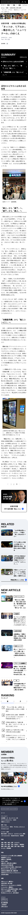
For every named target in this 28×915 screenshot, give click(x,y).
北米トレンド (18, 646)
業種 (8, 5)
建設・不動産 (21, 846)
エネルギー (17, 842)
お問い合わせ (4, 906)
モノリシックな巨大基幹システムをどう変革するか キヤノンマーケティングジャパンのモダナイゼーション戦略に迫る (20, 621)
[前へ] (8, 485)
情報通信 (22, 844)
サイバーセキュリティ (6, 819)
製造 (5, 842)
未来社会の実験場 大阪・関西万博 (9, 870)
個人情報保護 (8, 804)
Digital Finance (15, 835)
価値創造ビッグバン (6, 857)
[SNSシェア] (7, 43)
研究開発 (9, 848)
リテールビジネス (5, 835)
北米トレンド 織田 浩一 (7, 881)
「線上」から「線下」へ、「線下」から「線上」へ (12, 67)
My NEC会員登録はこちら (9, 786)
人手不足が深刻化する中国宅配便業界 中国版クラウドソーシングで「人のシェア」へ (20, 560)
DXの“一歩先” (4, 861)
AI (16, 680)
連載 (20, 5)
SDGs (11, 826)
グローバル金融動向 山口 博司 (9, 891)
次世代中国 (18, 631)
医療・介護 (13, 846)
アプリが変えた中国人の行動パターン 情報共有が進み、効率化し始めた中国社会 (20, 546)
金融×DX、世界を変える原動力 (9, 863)
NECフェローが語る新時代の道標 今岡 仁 (11, 889)
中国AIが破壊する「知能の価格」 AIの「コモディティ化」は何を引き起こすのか (15, 724)
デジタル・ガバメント (19, 826)
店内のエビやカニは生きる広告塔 (13, 61)
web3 (14, 819)
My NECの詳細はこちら (7, 789)
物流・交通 (10, 842)
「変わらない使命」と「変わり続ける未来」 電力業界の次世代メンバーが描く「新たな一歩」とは (20, 603)
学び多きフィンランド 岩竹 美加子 (10, 892)
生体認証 (3, 818)
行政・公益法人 (15, 844)
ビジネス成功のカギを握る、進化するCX (11, 867)
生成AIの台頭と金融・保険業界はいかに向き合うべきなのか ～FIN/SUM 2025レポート (15, 716)
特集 (14, 5)
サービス (3, 848)
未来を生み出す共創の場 (7, 865)
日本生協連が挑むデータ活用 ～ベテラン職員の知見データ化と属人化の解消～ (20, 686)
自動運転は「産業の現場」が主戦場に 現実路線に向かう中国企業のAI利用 (20, 637)
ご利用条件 (4, 904)
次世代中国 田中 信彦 (15, 7)
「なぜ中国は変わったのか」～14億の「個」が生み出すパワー (20, 533)
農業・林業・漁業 (5, 846)
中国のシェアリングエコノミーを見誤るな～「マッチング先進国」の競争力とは (20, 573)
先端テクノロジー (5, 821)
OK (22, 801)
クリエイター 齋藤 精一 (7, 887)
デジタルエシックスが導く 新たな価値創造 (11, 855)
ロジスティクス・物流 (19, 833)
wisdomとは (4, 899)
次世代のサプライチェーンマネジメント (11, 872)
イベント (25, 5)
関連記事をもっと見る (17, 580)
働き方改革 (4, 833)
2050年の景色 (4, 874)
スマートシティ (19, 596)
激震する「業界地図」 (6, 859)
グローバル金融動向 (20, 663)
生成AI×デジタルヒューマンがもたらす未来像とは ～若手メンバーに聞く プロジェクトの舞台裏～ (15, 738)
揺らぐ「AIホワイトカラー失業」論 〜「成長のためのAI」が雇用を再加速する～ (20, 653)
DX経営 (17, 614)
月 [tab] (20, 701)
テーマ (2, 5)
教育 (9, 844)
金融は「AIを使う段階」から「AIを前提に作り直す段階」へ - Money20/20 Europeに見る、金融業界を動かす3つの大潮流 (20, 671)
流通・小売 (4, 844)
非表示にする (23, 57)
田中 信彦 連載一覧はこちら (12, 509)
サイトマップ (4, 900)
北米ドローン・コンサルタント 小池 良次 (11, 885)
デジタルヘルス (5, 828)
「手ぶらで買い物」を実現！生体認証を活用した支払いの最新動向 (15, 709)
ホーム (2, 7)
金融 (2, 842)
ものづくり (10, 833)
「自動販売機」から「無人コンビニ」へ (13, 73)
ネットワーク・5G (13, 818)
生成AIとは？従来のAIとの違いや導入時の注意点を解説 (15, 731)
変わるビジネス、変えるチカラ (8, 868)
